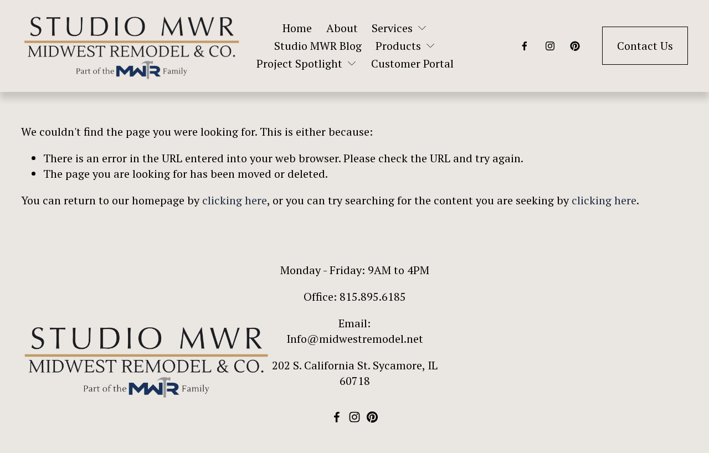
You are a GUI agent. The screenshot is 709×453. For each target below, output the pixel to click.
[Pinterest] (574, 46)
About (342, 27)
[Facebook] (524, 46)
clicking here (234, 200)
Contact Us (645, 45)
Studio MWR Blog (318, 45)
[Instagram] (550, 46)
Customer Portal (412, 63)
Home (297, 27)
